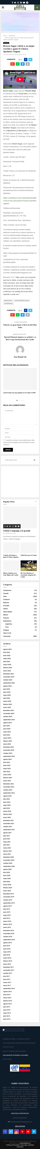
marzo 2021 (7, 848)
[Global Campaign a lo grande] (20, 517)
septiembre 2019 (9, 903)
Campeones (7, 590)
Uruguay (6, 630)
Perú (7, 627)
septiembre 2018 (9, 939)
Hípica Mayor (7, 612)
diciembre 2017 (8, 967)
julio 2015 (6, 1007)
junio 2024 (6, 729)
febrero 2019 (7, 924)
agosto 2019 (7, 906)
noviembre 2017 (8, 970)
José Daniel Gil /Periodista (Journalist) (15, 1055)
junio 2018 (6, 949)
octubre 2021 (7, 826)
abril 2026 (6, 661)
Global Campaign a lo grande (16, 531)
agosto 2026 (7, 649)
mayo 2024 (7, 732)
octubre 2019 (7, 900)
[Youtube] (28, 1131)
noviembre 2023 (8, 750)
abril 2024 (6, 735)
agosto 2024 (7, 723)
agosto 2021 (7, 833)
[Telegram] (34, 1131)
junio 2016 (6, 994)
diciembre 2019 (8, 894)
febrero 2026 (7, 667)
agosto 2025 (7, 686)
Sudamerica (7, 621)
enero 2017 (7, 985)
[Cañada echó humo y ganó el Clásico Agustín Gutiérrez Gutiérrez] (11, 547)
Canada (5, 593)
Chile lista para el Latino (29, 555)
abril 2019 (6, 918)
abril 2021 (6, 845)
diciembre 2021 (8, 820)
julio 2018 (6, 946)
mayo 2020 (7, 878)
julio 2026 (6, 652)
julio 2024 (6, 726)
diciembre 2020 (8, 857)
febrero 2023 (7, 777)
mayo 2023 (7, 768)
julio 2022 (6, 799)
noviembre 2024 (8, 713)
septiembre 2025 (9, 683)
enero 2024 (7, 744)
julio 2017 (6, 976)
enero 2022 (7, 817)
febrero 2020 (7, 888)
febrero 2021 (7, 851)
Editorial (6, 602)
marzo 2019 (7, 921)
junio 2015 (6, 1010)
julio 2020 (6, 872)
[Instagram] (16, 1131)
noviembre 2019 (8, 897)
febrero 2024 (7, 741)
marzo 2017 (7, 982)
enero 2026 (7, 671)
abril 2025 (6, 698)
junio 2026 (6, 655)
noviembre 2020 (8, 860)
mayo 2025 (7, 695)
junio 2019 (6, 912)
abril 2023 (6, 771)
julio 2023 (6, 762)
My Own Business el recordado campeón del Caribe (28, 575)
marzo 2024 (7, 738)
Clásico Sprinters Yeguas (21, 300)
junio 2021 (6, 839)
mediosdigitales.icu (25, 1143)
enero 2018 (7, 964)
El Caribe (6, 605)
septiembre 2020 (9, 866)
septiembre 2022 (9, 793)
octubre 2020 (7, 863)
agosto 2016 (7, 991)
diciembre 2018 (8, 930)
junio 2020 (6, 875)
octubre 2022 (7, 790)
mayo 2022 (7, 805)
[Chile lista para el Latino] (29, 547)
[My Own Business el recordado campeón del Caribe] (29, 565)
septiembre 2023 (9, 756)
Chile (5, 596)
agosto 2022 (7, 796)
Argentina (8, 624)
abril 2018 (6, 955)
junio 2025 (6, 692)
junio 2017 (6, 979)
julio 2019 (6, 909)
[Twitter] (11, 1131)
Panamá (6, 618)
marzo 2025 (7, 701)
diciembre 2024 (8, 710)
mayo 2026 (7, 658)
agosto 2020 (7, 869)
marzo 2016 (7, 998)
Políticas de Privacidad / (13, 1145)
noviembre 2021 (8, 823)
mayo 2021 (7, 842)
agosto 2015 (7, 1004)
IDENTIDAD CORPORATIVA (20, 1113)
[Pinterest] (22, 1131)
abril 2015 (6, 1016)
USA (4, 633)
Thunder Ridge (8, 303)
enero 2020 (7, 891)
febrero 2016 (7, 1001)
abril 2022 (6, 808)
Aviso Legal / (24, 1145)
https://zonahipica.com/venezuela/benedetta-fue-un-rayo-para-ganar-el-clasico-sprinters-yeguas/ (20, 201)
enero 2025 (7, 707)
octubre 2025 (7, 680)
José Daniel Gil (10, 54)
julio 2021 (6, 836)
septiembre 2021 (9, 829)
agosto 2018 (7, 942)
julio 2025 (6, 689)
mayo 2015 (7, 1013)
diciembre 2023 (8, 747)
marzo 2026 (7, 664)
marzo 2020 (7, 884)
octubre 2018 (7, 936)
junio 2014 (6, 1019)
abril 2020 (6, 881)
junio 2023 (6, 765)
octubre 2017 (7, 973)
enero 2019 (7, 927)
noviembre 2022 (8, 787)
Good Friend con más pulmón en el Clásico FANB (19, 393)
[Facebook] (5, 1131)
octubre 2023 (7, 753)
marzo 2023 (7, 774)
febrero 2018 (7, 961)
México (5, 615)
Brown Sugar (8, 300)
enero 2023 (7, 781)
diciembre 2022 (8, 784)
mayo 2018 (7, 952)
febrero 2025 (7, 704)
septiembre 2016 (9, 988)
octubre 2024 (7, 716)
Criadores (6, 599)
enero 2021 (7, 854)
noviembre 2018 (8, 933)
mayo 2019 (7, 915)
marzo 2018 (7, 958)
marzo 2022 (7, 811)
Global (5, 609)
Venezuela (6, 42)
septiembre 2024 (9, 719)
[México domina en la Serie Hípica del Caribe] (11, 565)
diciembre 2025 (8, 674)
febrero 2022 (7, 814)
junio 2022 (6, 802)
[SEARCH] (34, 460)
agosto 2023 (7, 759)
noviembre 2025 (8, 677)
